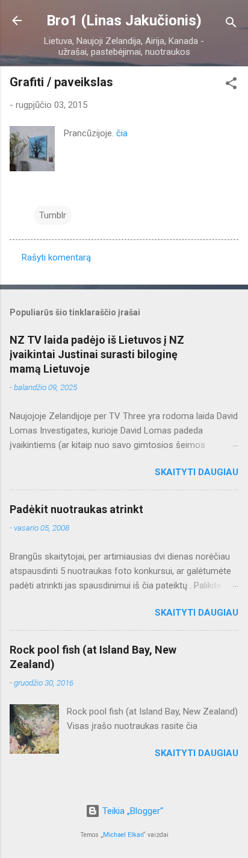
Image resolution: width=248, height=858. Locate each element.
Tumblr (52, 215)
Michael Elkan (123, 835)
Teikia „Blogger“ (131, 811)
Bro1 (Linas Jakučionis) (124, 20)
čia (122, 133)
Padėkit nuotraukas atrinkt (76, 509)
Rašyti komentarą (56, 257)
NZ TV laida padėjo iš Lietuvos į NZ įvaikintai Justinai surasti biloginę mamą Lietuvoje (97, 354)
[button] (231, 85)
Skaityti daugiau (196, 472)
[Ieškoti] (231, 24)
